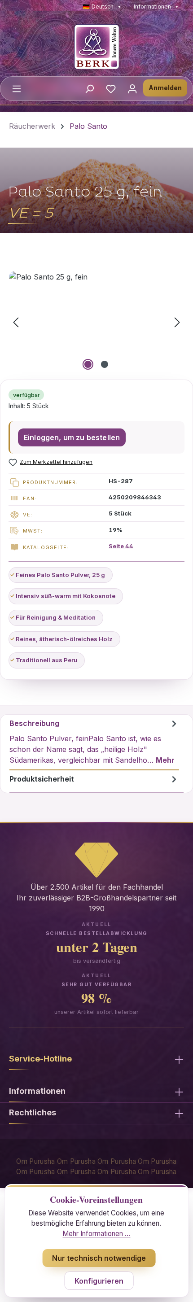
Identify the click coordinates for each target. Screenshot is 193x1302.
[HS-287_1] (96, 321)
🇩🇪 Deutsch (102, 6)
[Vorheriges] (15, 321)
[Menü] (16, 88)
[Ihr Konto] (132, 88)
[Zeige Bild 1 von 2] (88, 364)
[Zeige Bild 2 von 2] (104, 364)
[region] (96, 321)
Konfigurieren (99, 1280)
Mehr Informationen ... (96, 1233)
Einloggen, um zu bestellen (72, 437)
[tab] (94, 742)
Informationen (156, 6)
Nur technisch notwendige (99, 1258)
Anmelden (165, 88)
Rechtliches (32, 1112)
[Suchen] (89, 88)
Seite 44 (121, 546)
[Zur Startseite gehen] (96, 46)
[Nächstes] (177, 321)
